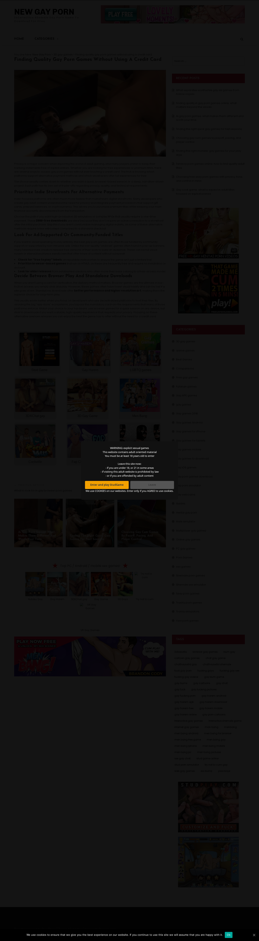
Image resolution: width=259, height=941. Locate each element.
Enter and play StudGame (107, 485)
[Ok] (254, 935)
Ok (228, 934)
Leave (152, 485)
